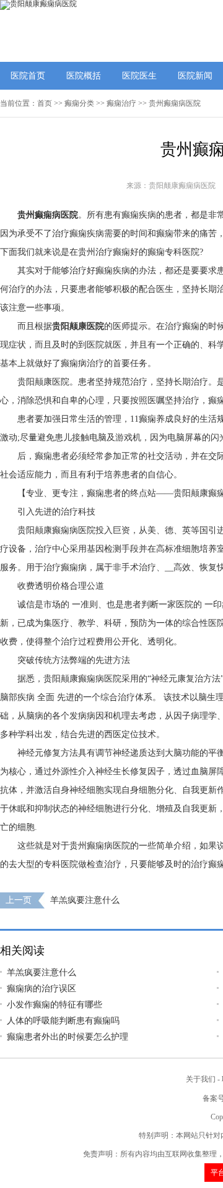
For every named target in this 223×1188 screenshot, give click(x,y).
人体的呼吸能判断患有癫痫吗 (63, 1020)
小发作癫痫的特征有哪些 (54, 1004)
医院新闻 (195, 75)
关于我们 (201, 1079)
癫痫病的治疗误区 (41, 988)
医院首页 (28, 75)
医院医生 (139, 75)
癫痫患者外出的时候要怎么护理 (67, 1036)
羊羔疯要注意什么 (85, 900)
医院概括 (83, 75)
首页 (44, 103)
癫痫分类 (79, 103)
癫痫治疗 (121, 103)
